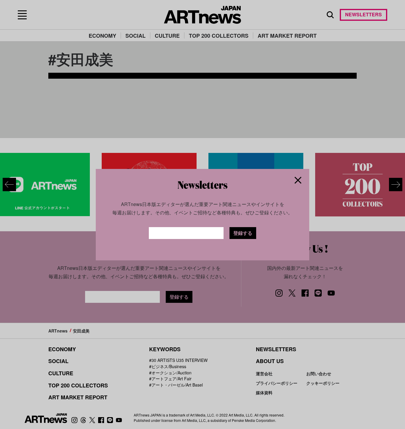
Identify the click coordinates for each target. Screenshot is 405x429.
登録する (242, 232)
